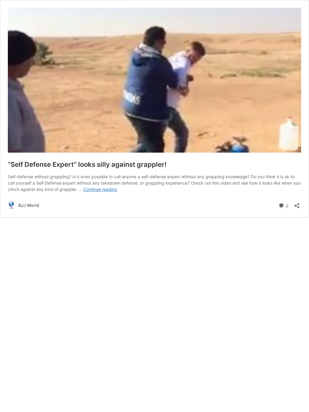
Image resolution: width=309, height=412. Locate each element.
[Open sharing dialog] (297, 203)
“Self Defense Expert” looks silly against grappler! (87, 164)
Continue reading (100, 189)
